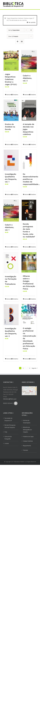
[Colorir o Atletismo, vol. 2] (29, 61)
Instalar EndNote (28, 441)
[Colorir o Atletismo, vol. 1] (11, 210)
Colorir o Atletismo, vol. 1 (9, 227)
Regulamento (27, 446)
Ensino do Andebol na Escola (10, 126)
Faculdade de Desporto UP (8, 419)
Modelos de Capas (28, 436)
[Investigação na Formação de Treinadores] (11, 262)
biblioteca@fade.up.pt (9, 399)
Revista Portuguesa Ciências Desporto (9, 426)
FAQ (5, 432)
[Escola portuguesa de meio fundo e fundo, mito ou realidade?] (29, 210)
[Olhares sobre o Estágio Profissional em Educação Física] (29, 262)
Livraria (6, 443)
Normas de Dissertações (26, 422)
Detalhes (15, 95)
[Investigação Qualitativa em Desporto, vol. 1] (11, 160)
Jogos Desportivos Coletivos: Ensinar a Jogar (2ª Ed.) (11, 79)
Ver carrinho (32, 22)
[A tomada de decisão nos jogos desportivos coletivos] (29, 110)
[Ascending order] (31, 30)
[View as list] (22, 41)
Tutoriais (25, 450)
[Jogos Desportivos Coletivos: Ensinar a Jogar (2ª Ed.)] (11, 60)
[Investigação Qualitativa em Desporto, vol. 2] (11, 314)
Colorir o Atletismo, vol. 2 (27, 78)
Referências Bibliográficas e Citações (27, 429)
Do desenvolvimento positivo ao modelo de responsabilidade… (31, 179)
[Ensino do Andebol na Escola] (11, 110)
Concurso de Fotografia (8, 438)
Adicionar (9, 95)
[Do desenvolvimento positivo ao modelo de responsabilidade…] (29, 160)
